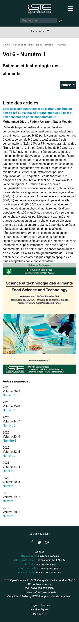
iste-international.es (27, 568)
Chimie (6, 45)
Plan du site (39, 614)
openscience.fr (26, 572)
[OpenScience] (39, 8)
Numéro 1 (9, 395)
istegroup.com (28, 556)
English (34, 605)
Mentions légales (39, 609)
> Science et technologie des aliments (32, 45)
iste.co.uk (28, 564)
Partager (66, 84)
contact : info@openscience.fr (40, 592)
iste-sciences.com (24, 560)
